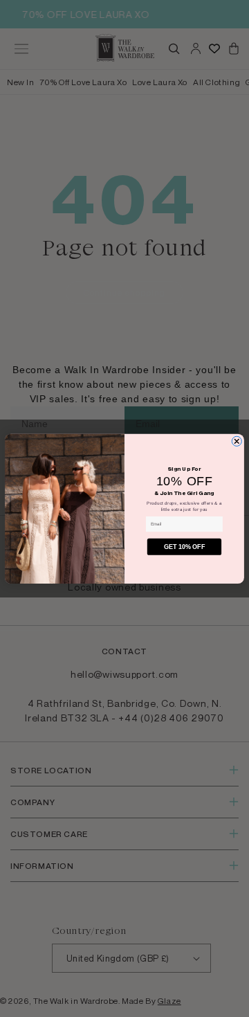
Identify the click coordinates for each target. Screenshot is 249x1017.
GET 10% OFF (184, 546)
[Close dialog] (236, 441)
